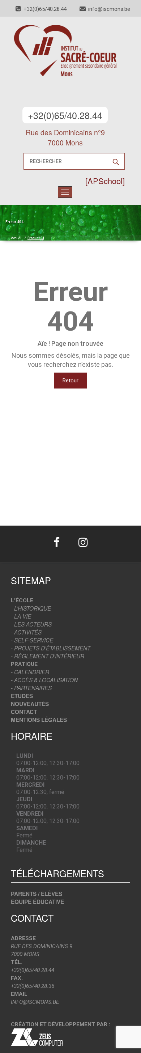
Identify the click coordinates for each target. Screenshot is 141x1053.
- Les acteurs (31, 624)
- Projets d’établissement (50, 648)
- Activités (26, 632)
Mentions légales (39, 720)
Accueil (16, 238)
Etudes (22, 696)
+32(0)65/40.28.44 (65, 115)
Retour (70, 380)
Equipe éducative (37, 902)
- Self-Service (32, 640)
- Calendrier (30, 672)
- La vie (21, 616)
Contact (24, 712)
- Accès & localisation (44, 680)
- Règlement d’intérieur (47, 656)
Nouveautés (30, 704)
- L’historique (31, 608)
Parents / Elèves (36, 894)
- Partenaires (31, 688)
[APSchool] (105, 180)
